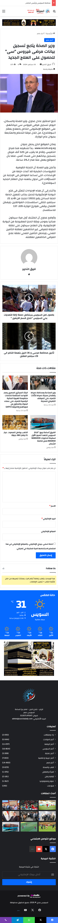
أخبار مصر (40, 33)
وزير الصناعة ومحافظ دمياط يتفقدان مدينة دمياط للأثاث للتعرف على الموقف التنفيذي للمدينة (43, 397)
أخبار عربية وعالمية (46, 758)
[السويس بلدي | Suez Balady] (39, 11)
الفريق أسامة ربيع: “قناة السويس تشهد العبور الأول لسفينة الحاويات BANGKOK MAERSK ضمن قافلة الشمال (44, 438)
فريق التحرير (46, 64)
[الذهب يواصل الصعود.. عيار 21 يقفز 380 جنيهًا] (15, 422)
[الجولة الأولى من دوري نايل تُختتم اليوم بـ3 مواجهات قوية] (47, 827)
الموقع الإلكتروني (48, 531)
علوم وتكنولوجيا (47, 781)
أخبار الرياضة (49, 744)
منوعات (50, 785)
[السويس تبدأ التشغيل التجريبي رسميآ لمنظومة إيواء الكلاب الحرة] (10, 805)
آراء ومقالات (49, 734)
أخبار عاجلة (49, 753)
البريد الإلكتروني (48, 518)
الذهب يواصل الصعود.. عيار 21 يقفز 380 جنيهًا (16, 433)
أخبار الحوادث (48, 739)
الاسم (52, 506)
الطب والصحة (48, 767)
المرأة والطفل (48, 771)
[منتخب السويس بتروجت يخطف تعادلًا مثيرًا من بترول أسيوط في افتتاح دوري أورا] (29, 827)
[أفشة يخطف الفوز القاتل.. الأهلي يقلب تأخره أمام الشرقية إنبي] (29, 805)
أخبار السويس (48, 748)
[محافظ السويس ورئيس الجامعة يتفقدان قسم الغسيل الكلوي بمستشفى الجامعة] (47, 816)
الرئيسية (49, 33)
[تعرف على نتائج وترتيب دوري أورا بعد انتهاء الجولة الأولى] (47, 805)
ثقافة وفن (49, 776)
